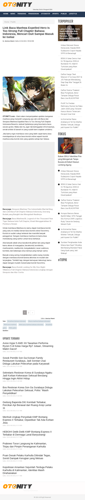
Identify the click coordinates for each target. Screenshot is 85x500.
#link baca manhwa (10, 324)
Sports (55, 13)
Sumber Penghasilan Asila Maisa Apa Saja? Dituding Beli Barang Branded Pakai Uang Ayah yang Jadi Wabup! (71, 247)
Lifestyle (73, 13)
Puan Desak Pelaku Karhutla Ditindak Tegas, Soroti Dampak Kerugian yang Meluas (27, 457)
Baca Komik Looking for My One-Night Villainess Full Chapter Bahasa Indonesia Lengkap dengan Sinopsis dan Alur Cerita (28, 270)
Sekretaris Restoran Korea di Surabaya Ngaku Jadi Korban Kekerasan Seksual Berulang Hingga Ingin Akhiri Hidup (27, 375)
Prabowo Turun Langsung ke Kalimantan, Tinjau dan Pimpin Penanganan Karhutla (25, 445)
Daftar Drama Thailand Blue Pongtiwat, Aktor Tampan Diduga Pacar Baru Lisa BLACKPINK (70, 94)
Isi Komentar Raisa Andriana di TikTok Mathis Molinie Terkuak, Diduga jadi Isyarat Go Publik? (71, 123)
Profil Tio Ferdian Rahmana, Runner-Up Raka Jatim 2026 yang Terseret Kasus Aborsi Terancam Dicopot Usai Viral (71, 108)
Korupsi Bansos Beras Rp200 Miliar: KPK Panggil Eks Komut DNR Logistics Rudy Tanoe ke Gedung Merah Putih (71, 218)
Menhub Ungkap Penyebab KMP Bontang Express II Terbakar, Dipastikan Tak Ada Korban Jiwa (28, 420)
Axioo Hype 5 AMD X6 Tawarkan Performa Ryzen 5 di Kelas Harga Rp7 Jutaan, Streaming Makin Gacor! (28, 346)
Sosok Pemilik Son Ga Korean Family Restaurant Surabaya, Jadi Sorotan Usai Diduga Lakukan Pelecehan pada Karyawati (26, 361)
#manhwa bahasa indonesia (17, 321)
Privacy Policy (27, 488)
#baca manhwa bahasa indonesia (39, 321)
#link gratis (12, 328)
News (12, 13)
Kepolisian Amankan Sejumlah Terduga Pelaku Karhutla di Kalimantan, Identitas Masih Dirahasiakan (28, 470)
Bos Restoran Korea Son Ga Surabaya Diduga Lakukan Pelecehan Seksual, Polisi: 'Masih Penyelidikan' (27, 390)
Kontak (25, 486)
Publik (64, 13)
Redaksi (26, 484)
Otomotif (45, 13)
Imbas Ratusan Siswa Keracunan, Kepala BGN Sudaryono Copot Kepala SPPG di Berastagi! (71, 49)
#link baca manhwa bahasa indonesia (31, 324)
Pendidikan (33, 13)
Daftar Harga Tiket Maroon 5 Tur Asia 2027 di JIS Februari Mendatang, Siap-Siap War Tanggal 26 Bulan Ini (71, 79)
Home (5, 13)
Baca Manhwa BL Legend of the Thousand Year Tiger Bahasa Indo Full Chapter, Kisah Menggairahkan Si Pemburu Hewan (28, 221)
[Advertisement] (29, 59)
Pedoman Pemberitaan (30, 490)
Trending (21, 13)
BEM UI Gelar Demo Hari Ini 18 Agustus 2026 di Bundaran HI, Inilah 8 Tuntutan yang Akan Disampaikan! (71, 63)
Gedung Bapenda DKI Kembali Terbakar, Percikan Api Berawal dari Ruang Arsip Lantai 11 (27, 405)
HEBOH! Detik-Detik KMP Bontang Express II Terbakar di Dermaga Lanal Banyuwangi (27, 433)
